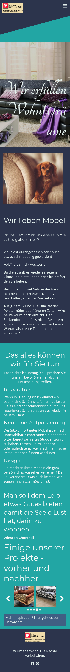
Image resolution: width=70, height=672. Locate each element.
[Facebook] (32, 663)
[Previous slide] (8, 598)
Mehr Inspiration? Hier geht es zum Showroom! (32, 619)
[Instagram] (37, 663)
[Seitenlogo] (12, 8)
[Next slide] (61, 598)
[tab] (28, 610)
